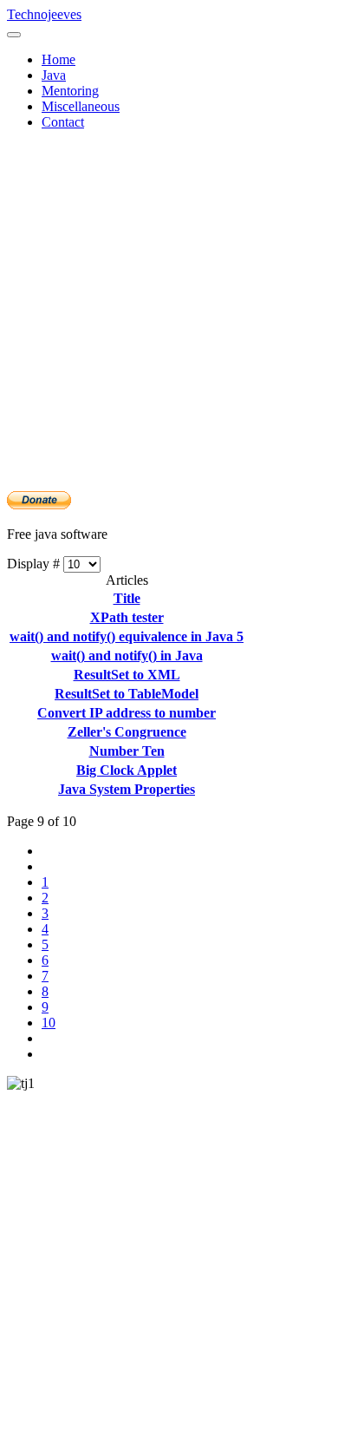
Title (127, 598)
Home (58, 59)
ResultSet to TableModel (126, 693)
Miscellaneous (81, 106)
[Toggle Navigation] (14, 34)
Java (54, 75)
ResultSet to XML (127, 674)
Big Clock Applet (126, 770)
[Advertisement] (169, 313)
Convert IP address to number (126, 712)
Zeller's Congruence (127, 731)
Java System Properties (126, 789)
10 (48, 1022)
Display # (35, 563)
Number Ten (127, 751)
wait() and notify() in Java (127, 655)
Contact (63, 122)
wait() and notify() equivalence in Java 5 (127, 636)
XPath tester (127, 617)
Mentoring (70, 90)
